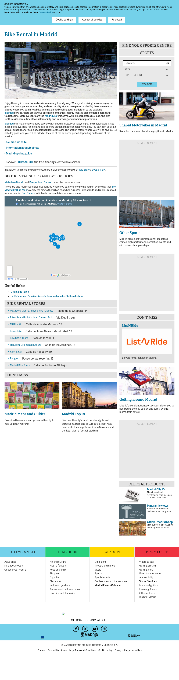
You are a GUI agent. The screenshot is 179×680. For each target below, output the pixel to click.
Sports (147, 53)
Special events (102, 577)
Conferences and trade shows (111, 581)
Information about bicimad (22, 148)
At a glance (10, 561)
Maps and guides (148, 585)
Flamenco (55, 581)
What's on (112, 552)
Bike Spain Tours (19, 338)
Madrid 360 (51, 116)
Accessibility (146, 577)
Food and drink (58, 569)
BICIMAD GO (24, 162)
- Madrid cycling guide (18, 153)
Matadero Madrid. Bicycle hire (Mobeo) (31, 310)
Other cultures (147, 593)
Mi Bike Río (16, 324)
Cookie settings (64, 19)
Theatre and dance (105, 565)
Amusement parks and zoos (65, 589)
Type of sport (133, 75)
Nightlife (54, 577)
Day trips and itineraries (62, 593)
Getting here (146, 569)
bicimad (9, 112)
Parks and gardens (60, 585)
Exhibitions (100, 561)
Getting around (147, 565)
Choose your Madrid (15, 569)
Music (98, 569)
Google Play (98, 169)
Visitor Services (148, 581)
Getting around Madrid (138, 399)
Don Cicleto (28, 193)
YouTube (94, 628)
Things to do (67, 552)
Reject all (117, 19)
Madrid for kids (58, 565)
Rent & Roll (16, 351)
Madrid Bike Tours (20, 365)
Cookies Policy (46, 12)
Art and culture (58, 561)
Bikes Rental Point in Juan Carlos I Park (31, 317)
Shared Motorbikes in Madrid (143, 125)
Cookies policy (105, 650)
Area (128, 69)
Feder (27, 632)
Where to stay (146, 561)
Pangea (14, 358)
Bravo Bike (16, 331)
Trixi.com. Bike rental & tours (25, 344)
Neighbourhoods (13, 565)
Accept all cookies (92, 19)
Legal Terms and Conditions (82, 650)
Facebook (75, 628)
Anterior (9, 70)
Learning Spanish (148, 589)
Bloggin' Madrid (147, 597)
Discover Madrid (22, 552)
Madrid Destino (151, 632)
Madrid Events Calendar (108, 585)
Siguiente (112, 70)
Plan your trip (157, 552)
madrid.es (137, 650)
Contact (41, 650)
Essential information (150, 573)
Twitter (84, 628)
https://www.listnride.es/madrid (147, 343)
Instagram (103, 628)
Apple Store (83, 169)
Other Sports (129, 232)
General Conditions (57, 650)
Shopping (55, 573)
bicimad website (16, 142)
